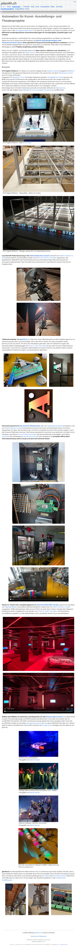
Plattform (70, 71)
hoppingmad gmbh (54, 426)
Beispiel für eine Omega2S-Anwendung (39, 90)
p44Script (5, 436)
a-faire (47, 876)
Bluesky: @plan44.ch (38, 941)
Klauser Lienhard (53, 71)
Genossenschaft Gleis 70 (25, 30)
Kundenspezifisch (7, 9)
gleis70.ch (24, 339)
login (74, 1)
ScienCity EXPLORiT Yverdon (48, 605)
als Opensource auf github (37, 723)
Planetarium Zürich (66, 73)
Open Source (30, 52)
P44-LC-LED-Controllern (48, 611)
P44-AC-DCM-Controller (27, 434)
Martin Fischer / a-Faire (13, 428)
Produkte (27, 6)
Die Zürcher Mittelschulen (30, 426)
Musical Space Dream (54, 717)
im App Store (47, 725)
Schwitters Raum (59, 876)
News (37, 6)
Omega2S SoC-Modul (55, 77)
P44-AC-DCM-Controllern (47, 258)
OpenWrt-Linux (18, 77)
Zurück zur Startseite (38, 936)
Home (9, 6)
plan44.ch (9, 3)
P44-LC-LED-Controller (37, 346)
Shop (32, 6)
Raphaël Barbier (11, 607)
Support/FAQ (19, 9)
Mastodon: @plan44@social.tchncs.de (38, 939)
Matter (53, 6)
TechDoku (59, 6)
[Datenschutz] (63, 944)
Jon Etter (27, 143)
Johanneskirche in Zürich (40, 256)
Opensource (60, 88)
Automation (16, 6)
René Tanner (35, 760)
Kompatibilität (44, 6)
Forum (27, 9)
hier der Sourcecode (30, 436)
